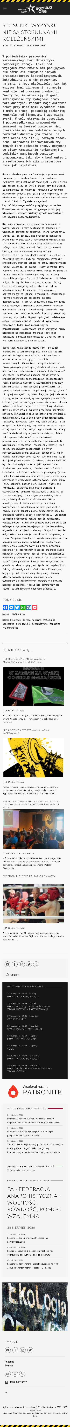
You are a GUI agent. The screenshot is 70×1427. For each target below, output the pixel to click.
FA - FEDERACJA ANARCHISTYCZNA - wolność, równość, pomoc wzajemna (34, 1202)
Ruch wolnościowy (26, 853)
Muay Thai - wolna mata (21, 1039)
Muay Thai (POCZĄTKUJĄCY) (23, 1058)
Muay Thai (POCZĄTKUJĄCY (23, 996)
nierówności (11, 627)
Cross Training (16, 1019)
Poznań (20, 711)
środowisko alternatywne (33, 623)
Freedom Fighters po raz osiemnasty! (29, 876)
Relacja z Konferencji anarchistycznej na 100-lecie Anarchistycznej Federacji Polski (31, 804)
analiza (55, 623)
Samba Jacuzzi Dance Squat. (25, 1029)
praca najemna (32, 619)
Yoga (10, 1048)
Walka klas (18, 614)
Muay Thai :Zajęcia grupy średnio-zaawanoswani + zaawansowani (28, 1008)
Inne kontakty (18, 1381)
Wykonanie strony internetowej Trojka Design (28, 1407)
